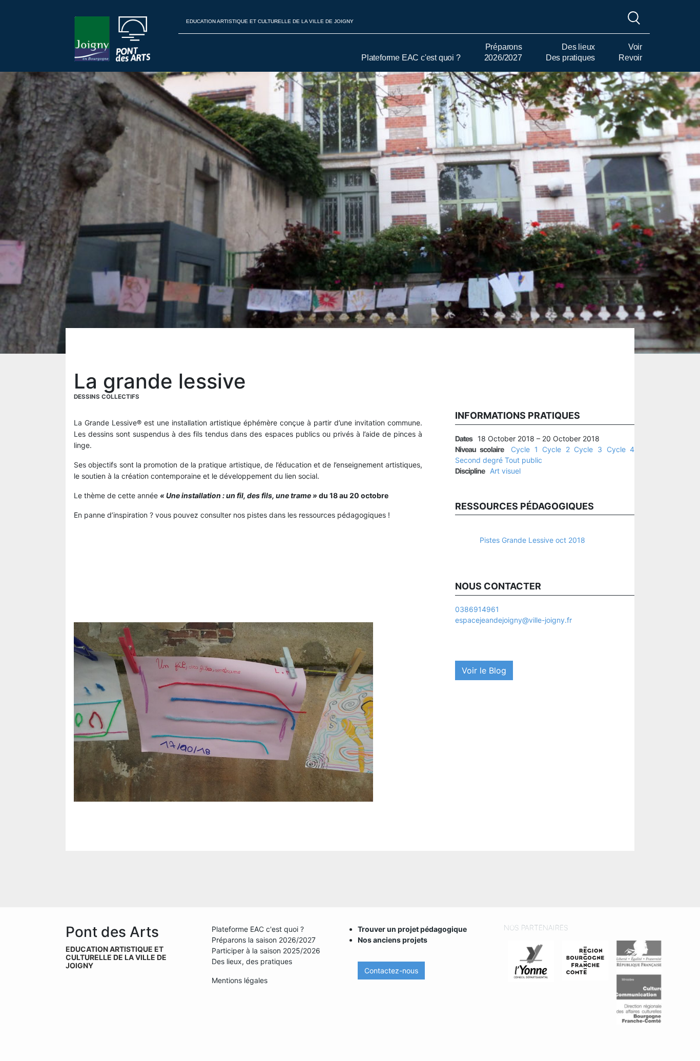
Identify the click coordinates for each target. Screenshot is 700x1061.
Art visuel (505, 470)
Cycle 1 (524, 449)
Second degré (479, 460)
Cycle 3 (588, 449)
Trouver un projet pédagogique (412, 929)
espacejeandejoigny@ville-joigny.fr (513, 620)
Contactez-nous (391, 970)
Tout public (523, 460)
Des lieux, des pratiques (252, 961)
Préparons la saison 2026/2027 (264, 939)
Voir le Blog (484, 670)
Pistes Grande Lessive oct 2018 (532, 540)
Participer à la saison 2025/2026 (266, 950)
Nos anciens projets (392, 939)
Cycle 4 (621, 449)
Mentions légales (239, 980)
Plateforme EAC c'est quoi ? (411, 57)
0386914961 (477, 609)
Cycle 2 (556, 449)
